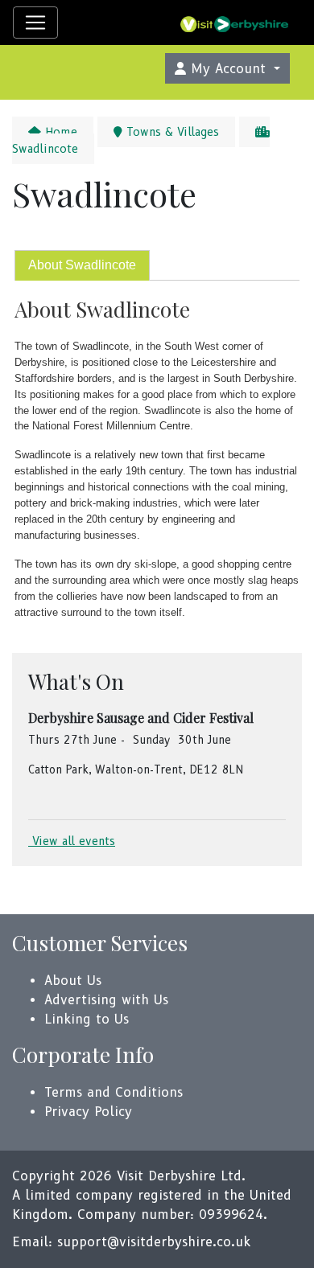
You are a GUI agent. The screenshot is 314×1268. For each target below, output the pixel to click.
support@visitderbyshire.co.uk (153, 1242)
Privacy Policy (88, 1111)
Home (59, 132)
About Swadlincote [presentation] (82, 265)
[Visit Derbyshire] (234, 22)
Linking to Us (86, 1019)
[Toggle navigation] (35, 22)
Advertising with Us (106, 999)
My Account (228, 68)
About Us (72, 980)
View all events (71, 841)
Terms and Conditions (113, 1092)
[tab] (82, 265)
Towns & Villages (170, 132)
